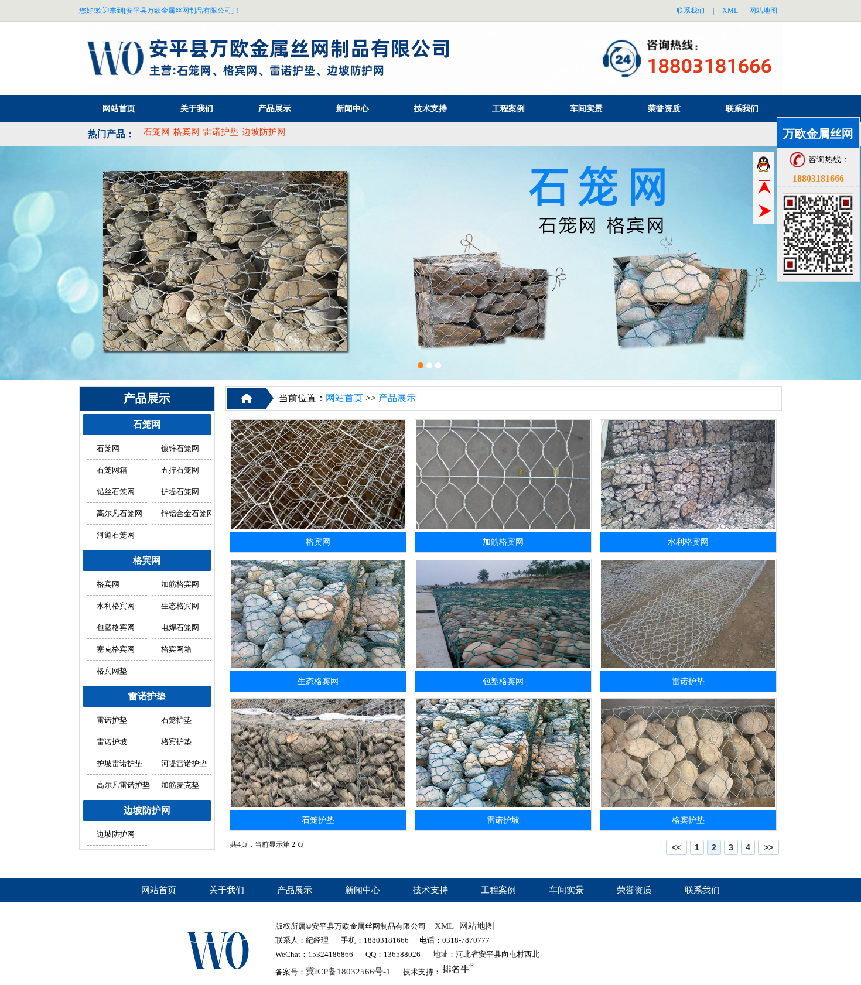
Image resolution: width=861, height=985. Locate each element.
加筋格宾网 (180, 584)
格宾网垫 (112, 671)
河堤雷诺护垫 (184, 764)
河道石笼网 (116, 535)
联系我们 (690, 10)
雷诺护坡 (112, 742)
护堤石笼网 (180, 492)
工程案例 (508, 108)
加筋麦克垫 (180, 785)
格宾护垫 (176, 742)
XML (730, 10)
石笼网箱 (112, 470)
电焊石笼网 (180, 628)
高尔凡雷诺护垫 (123, 785)
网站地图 (763, 10)
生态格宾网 (180, 606)
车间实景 (586, 108)
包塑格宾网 (116, 628)
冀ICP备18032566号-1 (348, 971)
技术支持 (430, 108)
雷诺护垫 (220, 131)
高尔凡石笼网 (119, 513)
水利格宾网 (116, 606)
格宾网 (186, 131)
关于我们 (196, 108)
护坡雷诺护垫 (119, 764)
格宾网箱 (176, 649)
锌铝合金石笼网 (187, 513)
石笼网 (157, 131)
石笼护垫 (176, 720)
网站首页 (118, 108)
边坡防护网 (264, 131)
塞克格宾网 (116, 649)
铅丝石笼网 (116, 492)
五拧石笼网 (180, 470)
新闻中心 (352, 108)
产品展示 (274, 108)
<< (676, 847)
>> (768, 847)
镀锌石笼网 (180, 448)
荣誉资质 (664, 108)
